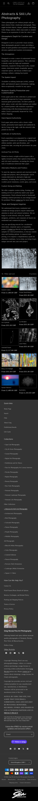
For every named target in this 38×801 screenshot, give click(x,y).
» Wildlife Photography (11, 536)
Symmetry (22, 390)
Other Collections (9, 504)
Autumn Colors (6, 290)
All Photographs (9, 541)
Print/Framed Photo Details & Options (16, 590)
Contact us (11, 229)
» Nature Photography (11, 527)
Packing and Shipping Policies (13, 599)
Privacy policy (21, 779)
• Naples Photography (11, 476)
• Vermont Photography (11, 490)
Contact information (25, 782)
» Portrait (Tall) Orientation (13, 564)
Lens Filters (22, 343)
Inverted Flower (6, 347)
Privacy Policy (8, 609)
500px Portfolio (9, 649)
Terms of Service (9, 604)
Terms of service (31, 779)
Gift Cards (7, 432)
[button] (4, 3)
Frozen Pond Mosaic (25, 292)
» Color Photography (10, 550)
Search (6, 413)
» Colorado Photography (11, 522)
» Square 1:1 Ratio (10, 573)
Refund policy (12, 779)
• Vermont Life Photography (13, 499)
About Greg (7, 422)
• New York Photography (12, 486)
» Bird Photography (10, 518)
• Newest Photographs (11, 481)
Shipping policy (13, 782)
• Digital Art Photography (12, 458)
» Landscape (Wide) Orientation (14, 568)
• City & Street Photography (13, 449)
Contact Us (7, 586)
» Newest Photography (11, 559)
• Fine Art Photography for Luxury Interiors (18, 467)
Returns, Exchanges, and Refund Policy (16, 595)
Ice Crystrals (5, 322)
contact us (19, 200)
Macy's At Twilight (7, 369)
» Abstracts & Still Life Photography (15, 509)
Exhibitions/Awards (10, 427)
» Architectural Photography (13, 513)
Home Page (7, 409)
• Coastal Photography (11, 454)
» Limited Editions (10, 555)
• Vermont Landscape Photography (15, 495)
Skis (20, 369)
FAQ (5, 418)
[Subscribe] (31, 734)
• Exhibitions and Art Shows (13, 463)
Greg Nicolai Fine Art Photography (18, 777)
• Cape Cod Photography (12, 444)
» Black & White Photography (13, 545)
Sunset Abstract (6, 387)
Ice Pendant (23, 321)
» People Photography (11, 532)
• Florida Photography (11, 472)
